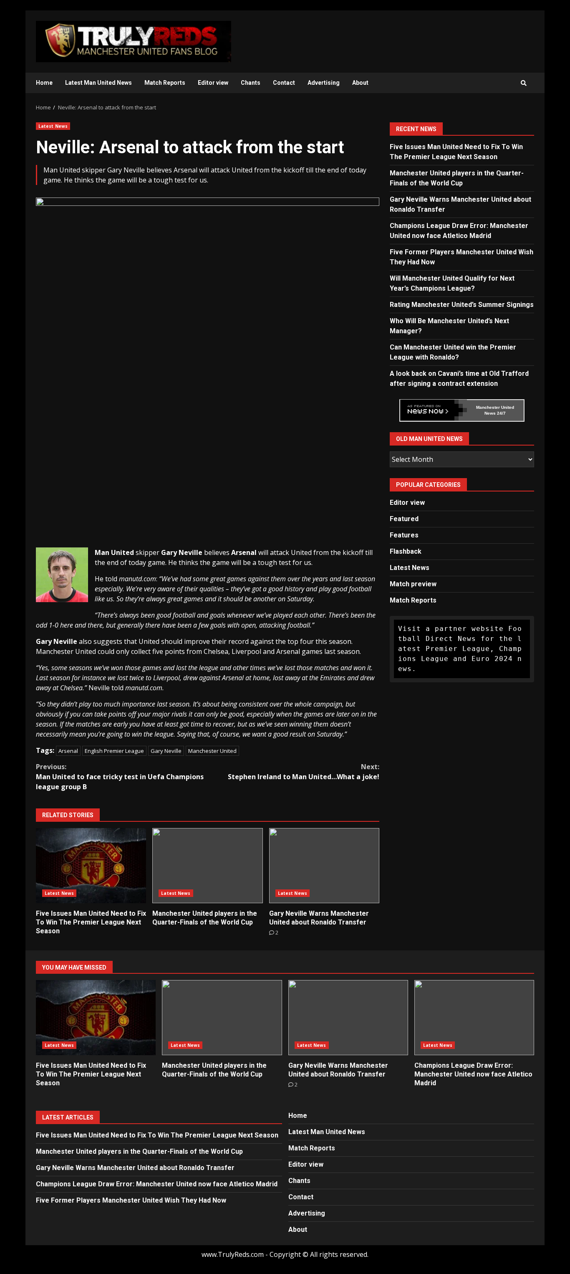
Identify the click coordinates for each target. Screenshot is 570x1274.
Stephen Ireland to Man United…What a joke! (303, 771)
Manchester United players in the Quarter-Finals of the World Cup (207, 865)
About (360, 82)
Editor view (213, 82)
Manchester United (212, 751)
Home (44, 82)
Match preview (413, 584)
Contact (284, 82)
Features (404, 535)
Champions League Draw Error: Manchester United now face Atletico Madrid (474, 1017)
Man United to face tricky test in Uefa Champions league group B (120, 776)
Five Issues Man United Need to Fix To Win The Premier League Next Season (91, 865)
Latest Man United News (98, 82)
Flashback (405, 551)
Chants (250, 82)
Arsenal (68, 751)
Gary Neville (166, 751)
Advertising (324, 82)
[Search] (524, 83)
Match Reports (164, 82)
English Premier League (114, 751)
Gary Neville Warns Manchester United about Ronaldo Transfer (324, 865)
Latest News (53, 126)
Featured (404, 518)
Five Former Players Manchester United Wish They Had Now (131, 1200)
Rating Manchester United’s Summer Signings (462, 304)
